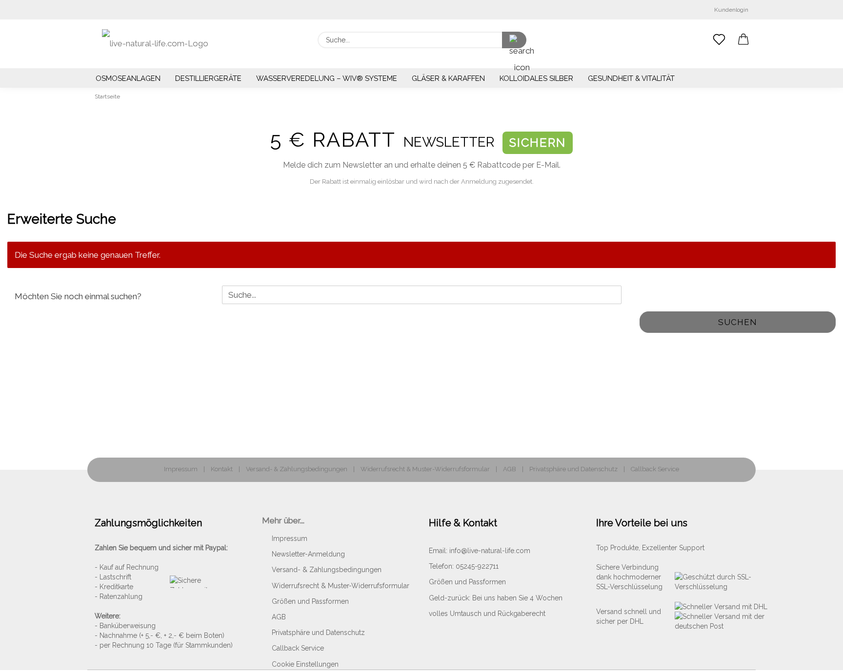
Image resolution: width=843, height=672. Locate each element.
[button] (743, 39)
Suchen (737, 322)
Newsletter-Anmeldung (308, 554)
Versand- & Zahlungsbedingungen (296, 469)
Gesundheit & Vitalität (631, 78)
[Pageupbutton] (816, 657)
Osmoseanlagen (128, 78)
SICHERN (537, 142)
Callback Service (655, 469)
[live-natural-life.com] (155, 43)
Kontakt (222, 469)
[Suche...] (514, 40)
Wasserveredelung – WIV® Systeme (326, 78)
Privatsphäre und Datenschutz (573, 469)
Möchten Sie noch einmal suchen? (78, 296)
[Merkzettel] (719, 39)
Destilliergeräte (208, 78)
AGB (509, 469)
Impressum (181, 469)
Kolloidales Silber (536, 78)
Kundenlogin (729, 9)
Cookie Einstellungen (305, 664)
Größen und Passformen (310, 601)
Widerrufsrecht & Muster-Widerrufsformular (425, 469)
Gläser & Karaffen (448, 78)
